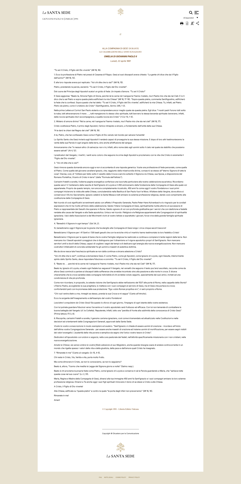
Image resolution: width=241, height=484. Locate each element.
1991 (76, 18)
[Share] (198, 24)
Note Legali (108, 477)
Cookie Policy (121, 477)
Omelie (69, 18)
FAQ (100, 477)
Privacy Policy (134, 477)
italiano (189, 18)
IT (120, 34)
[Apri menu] (196, 12)
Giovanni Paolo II (53, 18)
